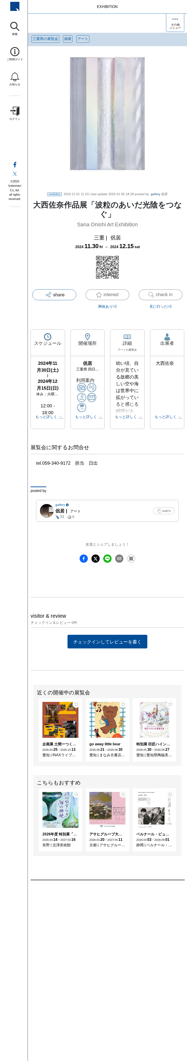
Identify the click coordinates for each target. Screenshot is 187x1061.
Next (181, 732)
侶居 (159, 194)
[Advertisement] (107, 932)
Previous (33, 732)
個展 (67, 39)
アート (82, 39)
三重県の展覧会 (45, 39)
